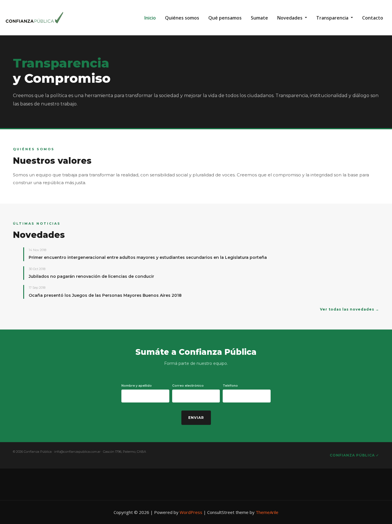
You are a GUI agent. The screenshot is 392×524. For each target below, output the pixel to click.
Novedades (290, 18)
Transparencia (333, 18)
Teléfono (230, 386)
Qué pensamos (225, 18)
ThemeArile (267, 512)
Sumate (259, 18)
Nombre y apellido (136, 386)
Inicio (150, 18)
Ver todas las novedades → (349, 309)
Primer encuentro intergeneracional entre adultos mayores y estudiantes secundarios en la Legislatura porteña (148, 257)
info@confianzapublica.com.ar (77, 452)
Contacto (372, 18)
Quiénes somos (182, 18)
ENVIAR (196, 417)
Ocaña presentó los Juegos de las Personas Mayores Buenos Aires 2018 (105, 295)
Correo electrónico (188, 386)
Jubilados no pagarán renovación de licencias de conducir (91, 276)
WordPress (191, 512)
